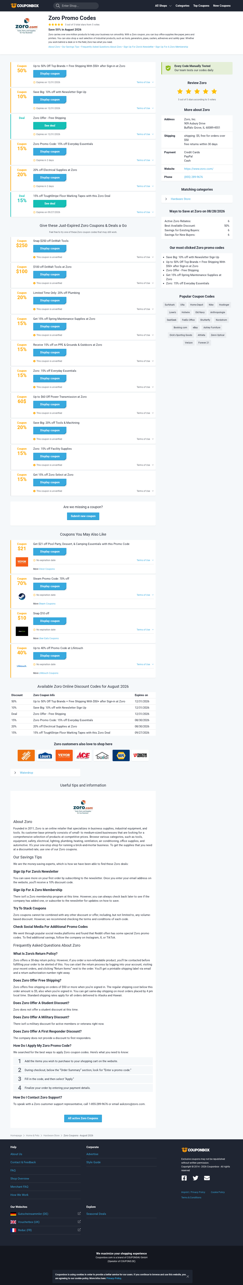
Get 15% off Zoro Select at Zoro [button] (53, 474)
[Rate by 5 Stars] (214, 91)
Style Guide (93, 1162)
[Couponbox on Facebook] (184, 1179)
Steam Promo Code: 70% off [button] (51, 578)
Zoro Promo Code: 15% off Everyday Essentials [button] (63, 144)
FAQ (13, 1170)
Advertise (92, 1154)
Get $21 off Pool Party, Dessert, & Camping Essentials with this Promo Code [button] (81, 544)
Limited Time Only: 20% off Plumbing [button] (56, 293)
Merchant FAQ (19, 1186)
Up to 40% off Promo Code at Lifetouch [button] (58, 648)
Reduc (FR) (25, 1230)
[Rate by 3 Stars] (197, 91)
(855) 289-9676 (193, 177)
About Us (16, 1154)
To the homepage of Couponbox (29, 5)
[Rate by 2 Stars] (188, 91)
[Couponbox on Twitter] (195, 1179)
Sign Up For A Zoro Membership (171, 47)
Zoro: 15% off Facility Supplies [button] (52, 448)
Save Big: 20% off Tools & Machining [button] (56, 422)
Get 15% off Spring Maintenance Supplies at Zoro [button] (64, 319)
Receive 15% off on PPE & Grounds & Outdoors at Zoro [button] (67, 345)
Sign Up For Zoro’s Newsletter (139, 47)
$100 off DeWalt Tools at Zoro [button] (52, 267)
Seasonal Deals (96, 1214)
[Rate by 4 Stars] (205, 91)
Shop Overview (19, 1178)
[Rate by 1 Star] (180, 91)
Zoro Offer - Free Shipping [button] (49, 118)
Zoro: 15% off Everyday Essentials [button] (54, 371)
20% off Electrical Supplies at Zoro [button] (55, 170)
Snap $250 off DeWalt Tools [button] (51, 241)
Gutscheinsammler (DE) (33, 1214)
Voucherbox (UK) (28, 1222)
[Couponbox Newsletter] (207, 1179)
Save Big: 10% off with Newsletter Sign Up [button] (59, 92)
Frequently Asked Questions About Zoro (101, 47)
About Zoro (54, 47)
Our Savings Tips (70, 47)
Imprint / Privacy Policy (193, 1192)
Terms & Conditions (191, 1197)
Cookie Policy (218, 1192)
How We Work (19, 1195)
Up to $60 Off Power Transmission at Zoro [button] (60, 396)
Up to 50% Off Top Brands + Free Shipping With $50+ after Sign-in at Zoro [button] (79, 66)
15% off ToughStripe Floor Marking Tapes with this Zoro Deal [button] (71, 196)
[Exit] (188, 1276)
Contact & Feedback (23, 1162)
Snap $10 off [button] (41, 613)
